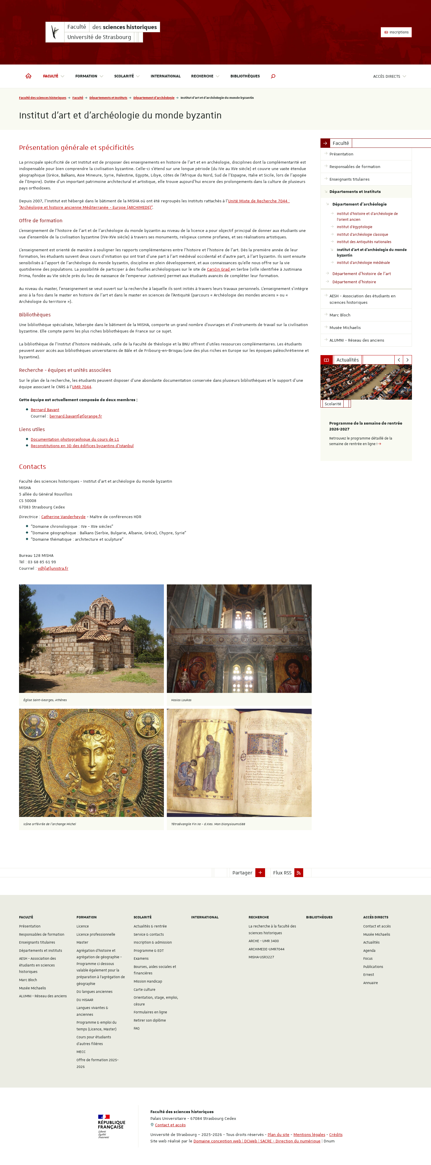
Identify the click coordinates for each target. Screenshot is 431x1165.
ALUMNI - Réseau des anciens (43, 996)
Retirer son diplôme (150, 1020)
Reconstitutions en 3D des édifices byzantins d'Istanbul (82, 445)
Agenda (369, 950)
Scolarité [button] (124, 76)
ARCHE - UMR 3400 (264, 941)
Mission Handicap (148, 981)
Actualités (371, 942)
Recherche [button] (202, 76)
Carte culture (144, 989)
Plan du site (278, 1134)
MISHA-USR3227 (261, 957)
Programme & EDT (149, 950)
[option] (366, 412)
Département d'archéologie (153, 97)
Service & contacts (149, 934)
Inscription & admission (153, 942)
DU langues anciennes (95, 991)
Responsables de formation (41, 934)
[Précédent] (398, 359)
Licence (83, 926)
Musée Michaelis (32, 988)
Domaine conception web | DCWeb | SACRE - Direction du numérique (257, 1141)
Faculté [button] (50, 76)
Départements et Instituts (108, 97)
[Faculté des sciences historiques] (55, 32)
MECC (81, 1051)
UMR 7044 (81, 386)
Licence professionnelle (96, 934)
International (166, 76)
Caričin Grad (219, 269)
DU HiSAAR (85, 1000)
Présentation (29, 926)
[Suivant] (407, 359)
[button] (273, 76)
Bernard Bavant (45, 409)
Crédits (335, 1134)
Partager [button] (242, 872)
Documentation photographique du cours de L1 (75, 439)
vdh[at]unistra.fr (53, 568)
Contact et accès (377, 926)
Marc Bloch (28, 980)
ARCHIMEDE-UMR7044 (266, 949)
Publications (373, 966)
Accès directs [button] (386, 76)
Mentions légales (309, 1134)
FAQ (137, 1028)
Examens (141, 958)
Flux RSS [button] (282, 872)
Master (82, 942)
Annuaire (370, 983)
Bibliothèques (245, 76)
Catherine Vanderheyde (63, 516)
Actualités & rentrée (150, 926)
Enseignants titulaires (37, 942)
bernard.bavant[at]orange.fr (76, 416)
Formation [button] (86, 76)
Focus (368, 958)
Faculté (77, 97)
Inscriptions (399, 32)
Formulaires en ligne (150, 1012)
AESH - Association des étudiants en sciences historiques (37, 965)
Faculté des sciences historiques (42, 97)
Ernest (368, 974)
